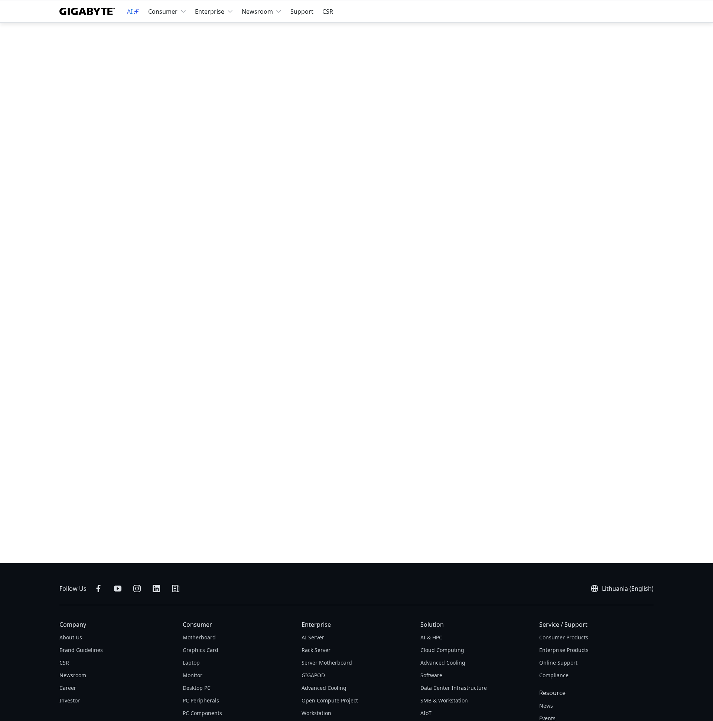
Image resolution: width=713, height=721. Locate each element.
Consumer (163, 11)
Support (301, 11)
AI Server (313, 637)
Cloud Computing (442, 649)
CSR (327, 11)
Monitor (192, 675)
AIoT (426, 713)
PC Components (202, 713)
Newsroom (257, 11)
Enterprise (209, 11)
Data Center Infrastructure (453, 687)
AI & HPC (431, 637)
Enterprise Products (564, 649)
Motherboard (199, 637)
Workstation (316, 713)
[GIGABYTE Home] (87, 11)
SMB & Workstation (444, 700)
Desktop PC (197, 687)
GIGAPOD (313, 675)
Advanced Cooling (324, 687)
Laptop (191, 662)
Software (431, 675)
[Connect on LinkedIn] (156, 588)
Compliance (554, 675)
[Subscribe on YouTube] (117, 588)
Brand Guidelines (81, 649)
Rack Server (316, 649)
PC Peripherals (201, 700)
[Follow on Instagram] (137, 588)
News (546, 705)
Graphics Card (200, 649)
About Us (70, 637)
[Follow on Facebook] (98, 588)
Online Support (558, 662)
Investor (69, 700)
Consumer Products (563, 637)
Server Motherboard (327, 662)
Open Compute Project (330, 700)
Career (67, 687)
